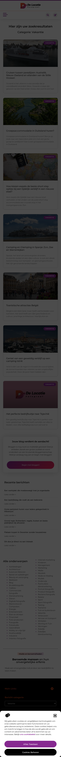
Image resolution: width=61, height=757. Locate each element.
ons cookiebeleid (27, 734)
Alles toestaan (30, 744)
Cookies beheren (30, 752)
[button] (55, 715)
